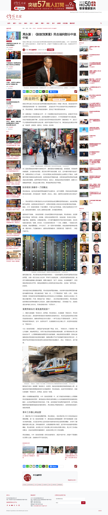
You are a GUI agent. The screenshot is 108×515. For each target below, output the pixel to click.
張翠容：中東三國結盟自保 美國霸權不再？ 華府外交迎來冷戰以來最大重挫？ (13, 222)
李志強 (90, 137)
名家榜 (59, 23)
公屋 (36, 53)
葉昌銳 (90, 49)
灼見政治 (8, 60)
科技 (48, 23)
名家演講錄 (9, 41)
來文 (90, 122)
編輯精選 (91, 130)
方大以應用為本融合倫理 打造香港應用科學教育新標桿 (95, 64)
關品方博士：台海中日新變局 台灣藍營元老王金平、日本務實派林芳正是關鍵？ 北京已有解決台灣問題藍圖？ (95, 81)
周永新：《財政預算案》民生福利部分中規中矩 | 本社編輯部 (44, 28)
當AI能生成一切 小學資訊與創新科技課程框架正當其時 (95, 169)
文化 (20, 23)
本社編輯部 (33, 50)
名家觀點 (50, 50)
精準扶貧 (54, 53)
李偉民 (90, 178)
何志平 (90, 56)
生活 (31, 23)
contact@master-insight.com (40, 505)
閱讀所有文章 (71, 480)
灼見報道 (8, 80)
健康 (36, 23)
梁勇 (90, 195)
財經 (25, 23)
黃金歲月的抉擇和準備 (94, 111)
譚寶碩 (90, 89)
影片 (53, 23)
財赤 (50, 53)
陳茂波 (39, 53)
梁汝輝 (90, 172)
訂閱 (83, 502)
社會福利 (45, 53)
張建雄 (90, 112)
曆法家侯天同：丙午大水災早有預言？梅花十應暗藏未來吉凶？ (13, 261)
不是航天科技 (92, 135)
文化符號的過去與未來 (94, 54)
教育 (14, 23)
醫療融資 (60, 53)
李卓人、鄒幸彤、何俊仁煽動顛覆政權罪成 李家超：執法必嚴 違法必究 (71, 456)
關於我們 (72, 23)
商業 (42, 23)
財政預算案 (30, 53)
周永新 (24, 53)
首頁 (23, 28)
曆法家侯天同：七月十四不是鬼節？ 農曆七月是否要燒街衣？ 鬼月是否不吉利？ (13, 184)
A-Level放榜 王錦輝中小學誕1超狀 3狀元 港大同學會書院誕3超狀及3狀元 (95, 105)
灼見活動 (65, 23)
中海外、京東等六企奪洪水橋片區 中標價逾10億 (29, 455)
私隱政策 (100, 510)
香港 (30, 28)
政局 (9, 23)
